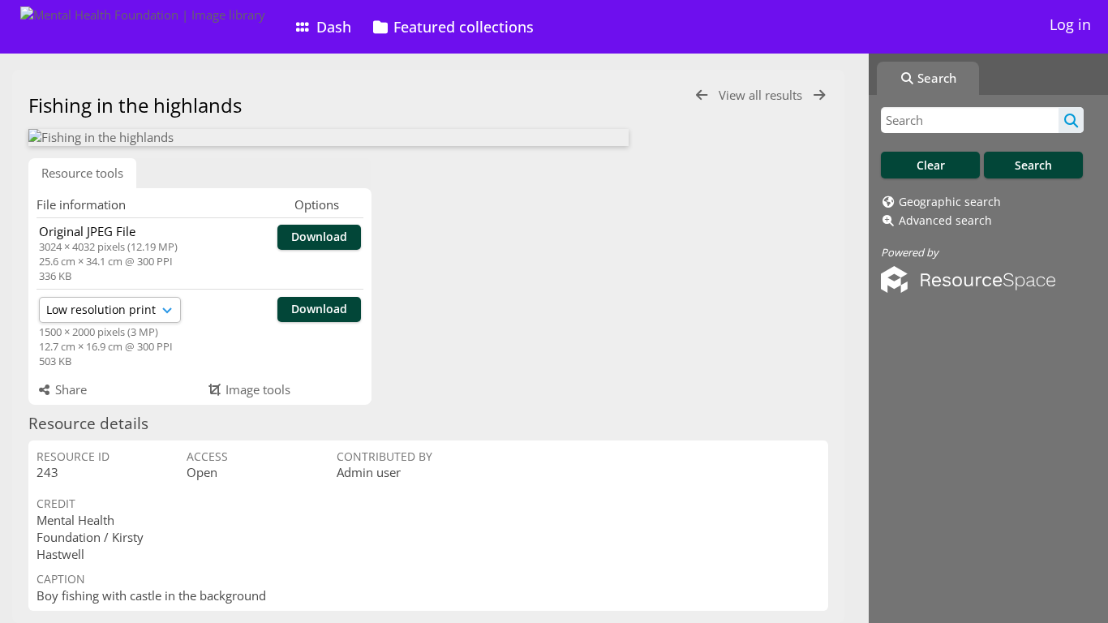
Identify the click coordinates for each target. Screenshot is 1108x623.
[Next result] (819, 95)
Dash (331, 27)
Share (69, 389)
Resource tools (82, 173)
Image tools (256, 389)
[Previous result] (702, 95)
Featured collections (461, 27)
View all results (762, 95)
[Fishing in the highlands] (328, 137)
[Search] (1071, 120)
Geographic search (950, 201)
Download (319, 236)
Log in (1070, 24)
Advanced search (945, 220)
